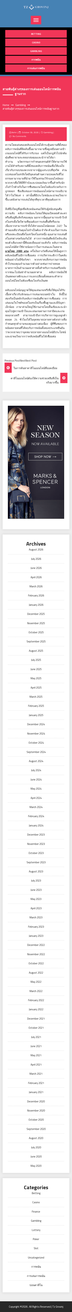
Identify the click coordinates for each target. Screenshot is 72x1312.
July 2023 (36, 881)
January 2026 (36, 605)
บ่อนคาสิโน (36, 1285)
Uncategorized (36, 1258)
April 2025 (36, 688)
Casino (36, 42)
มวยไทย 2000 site (17, 251)
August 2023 (36, 871)
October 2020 (36, 1120)
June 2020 (36, 1156)
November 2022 (36, 954)
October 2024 (36, 743)
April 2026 (36, 577)
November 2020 (36, 1111)
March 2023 (36, 917)
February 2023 (36, 927)
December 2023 (36, 835)
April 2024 (36, 798)
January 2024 (36, 825)
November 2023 (36, 844)
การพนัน (36, 59)
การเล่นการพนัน (36, 68)
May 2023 (36, 899)
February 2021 (36, 1083)
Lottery (36, 1230)
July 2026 (36, 559)
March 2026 (36, 586)
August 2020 (36, 1138)
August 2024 (36, 761)
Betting (36, 34)
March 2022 (36, 991)
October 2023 (36, 853)
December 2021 (36, 1019)
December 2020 (36, 1101)
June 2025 (36, 669)
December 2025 (36, 614)
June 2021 (36, 1046)
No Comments (19, 136)
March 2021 (36, 1074)
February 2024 (36, 816)
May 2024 (36, 789)
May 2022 (36, 982)
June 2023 (36, 890)
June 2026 (36, 568)
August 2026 (36, 549)
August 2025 (36, 651)
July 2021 (36, 1037)
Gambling (36, 51)
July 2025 (36, 660)
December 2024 (36, 724)
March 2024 (36, 807)
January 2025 (36, 715)
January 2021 (36, 1092)
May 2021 (36, 1055)
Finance (36, 1212)
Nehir (14, 132)
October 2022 (36, 963)
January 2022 (36, 1009)
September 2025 (36, 641)
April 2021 (36, 1065)
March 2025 (36, 697)
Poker (36, 1239)
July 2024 (36, 770)
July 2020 (36, 1147)
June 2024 (36, 779)
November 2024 (36, 734)
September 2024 (36, 752)
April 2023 (36, 908)
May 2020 (36, 1166)
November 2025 (36, 623)
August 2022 (36, 973)
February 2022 (36, 1000)
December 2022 (36, 945)
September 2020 (36, 1129)
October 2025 (36, 632)
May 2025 (36, 678)
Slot (36, 1248)
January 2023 (36, 936)
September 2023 (36, 862)
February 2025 (36, 706)
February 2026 (36, 595)
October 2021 (36, 1028)
